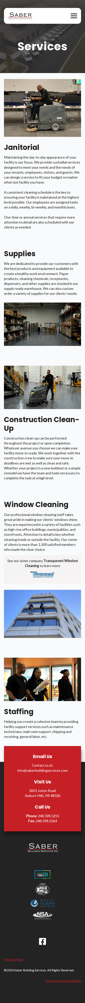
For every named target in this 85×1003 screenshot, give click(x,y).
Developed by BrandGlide (63, 981)
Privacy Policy (13, 959)
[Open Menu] (74, 16)
